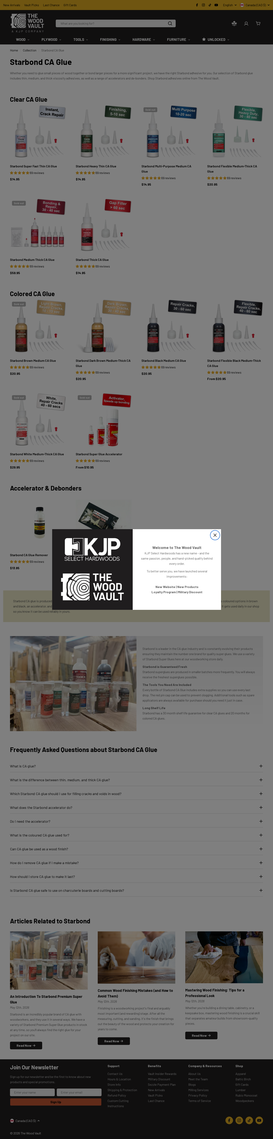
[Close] (215, 535)
